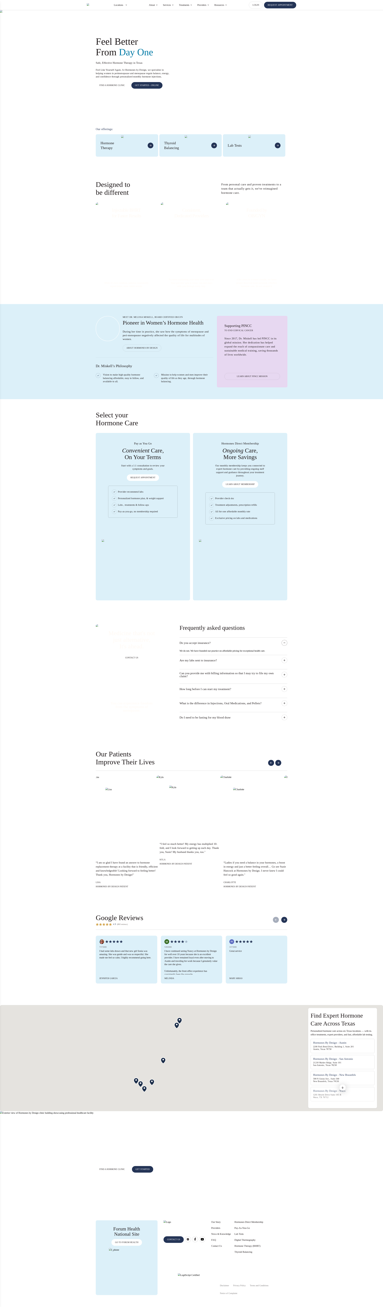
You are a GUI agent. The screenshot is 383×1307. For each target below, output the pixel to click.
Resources (219, 5)
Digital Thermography (245, 1240)
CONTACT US (131, 658)
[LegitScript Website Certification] (189, 1284)
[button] (343, 1089)
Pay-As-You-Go (242, 1228)
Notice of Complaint (228, 1293)
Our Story (216, 1222)
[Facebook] (195, 1239)
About (152, 5)
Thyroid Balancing (243, 1252)
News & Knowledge (221, 1234)
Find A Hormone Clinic (112, 1169)
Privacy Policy (239, 1285)
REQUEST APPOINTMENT (280, 5)
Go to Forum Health (126, 1242)
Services (167, 5)
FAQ (213, 1240)
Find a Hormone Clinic (112, 85)
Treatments (184, 5)
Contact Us (216, 1246)
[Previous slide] (271, 763)
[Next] (284, 920)
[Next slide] (278, 763)
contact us (173, 1239)
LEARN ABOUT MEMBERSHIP (240, 484)
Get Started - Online (147, 85)
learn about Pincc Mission (252, 376)
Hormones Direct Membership (248, 1222)
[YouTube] (202, 1239)
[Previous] (276, 920)
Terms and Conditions (259, 1285)
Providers (201, 5)
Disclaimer (224, 1285)
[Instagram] (188, 1239)
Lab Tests (239, 1234)
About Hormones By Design (142, 348)
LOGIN (256, 5)
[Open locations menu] (126, 5)
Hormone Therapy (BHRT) (247, 1246)
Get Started (143, 1169)
